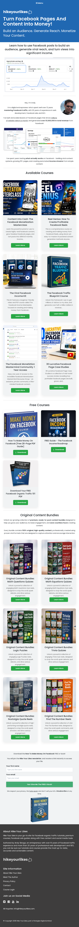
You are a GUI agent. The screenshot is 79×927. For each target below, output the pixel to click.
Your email (10, 774)
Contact (7, 885)
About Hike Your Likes (12, 873)
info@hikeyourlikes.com (24, 909)
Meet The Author (10, 877)
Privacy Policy (9, 881)
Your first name (12, 766)
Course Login (9, 889)
